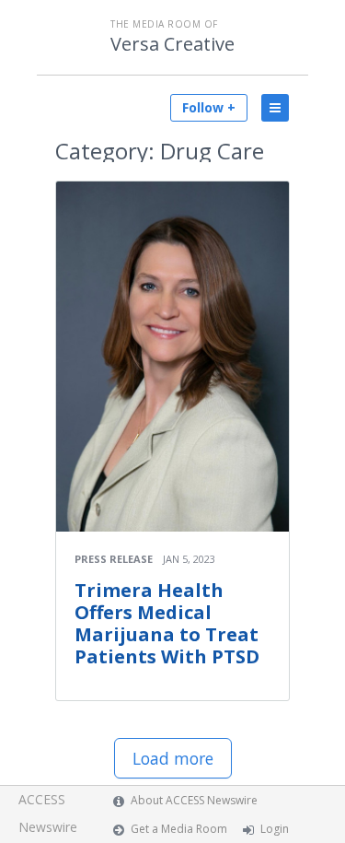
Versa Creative (172, 44)
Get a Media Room (179, 829)
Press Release (114, 559)
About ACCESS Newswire (194, 800)
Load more (172, 758)
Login (274, 829)
